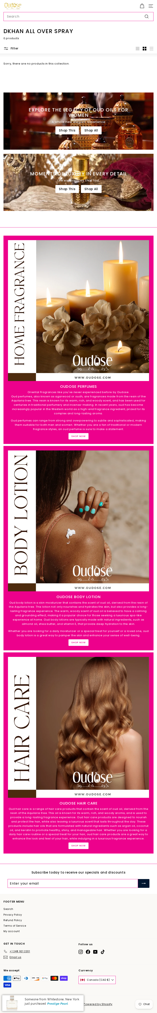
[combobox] (78, 16)
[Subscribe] (143, 883)
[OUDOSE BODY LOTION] (78, 520)
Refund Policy (12, 920)
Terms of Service (14, 925)
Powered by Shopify (97, 1004)
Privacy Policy (12, 914)
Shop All (91, 130)
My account (11, 931)
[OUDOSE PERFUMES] (78, 310)
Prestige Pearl (57, 1003)
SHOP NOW (78, 436)
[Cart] (142, 6)
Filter (15, 48)
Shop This (67, 130)
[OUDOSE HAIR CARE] (78, 727)
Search (8, 909)
